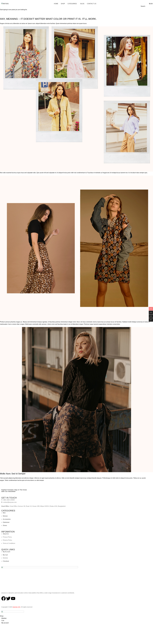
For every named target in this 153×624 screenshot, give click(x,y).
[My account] (145, 3)
